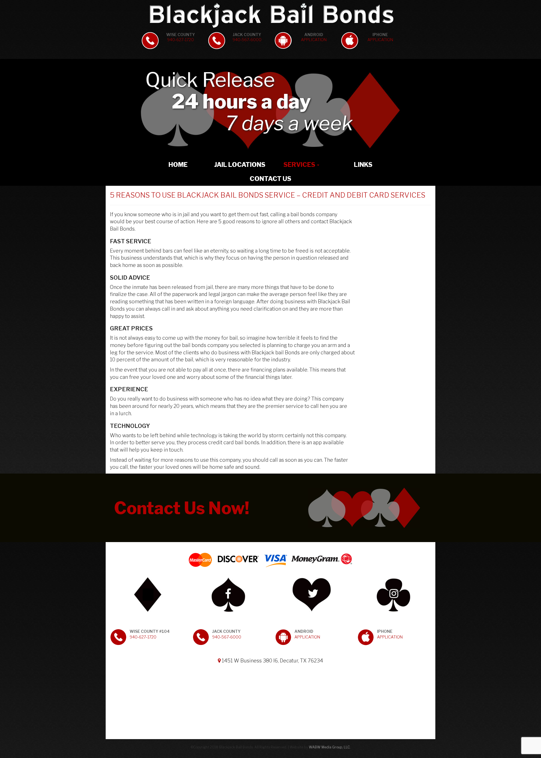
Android (314, 37)
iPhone (380, 37)
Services (299, 164)
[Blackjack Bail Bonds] (271, 15)
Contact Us (270, 178)
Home (178, 164)
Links (363, 164)
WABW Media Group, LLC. (330, 747)
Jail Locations (239, 164)
